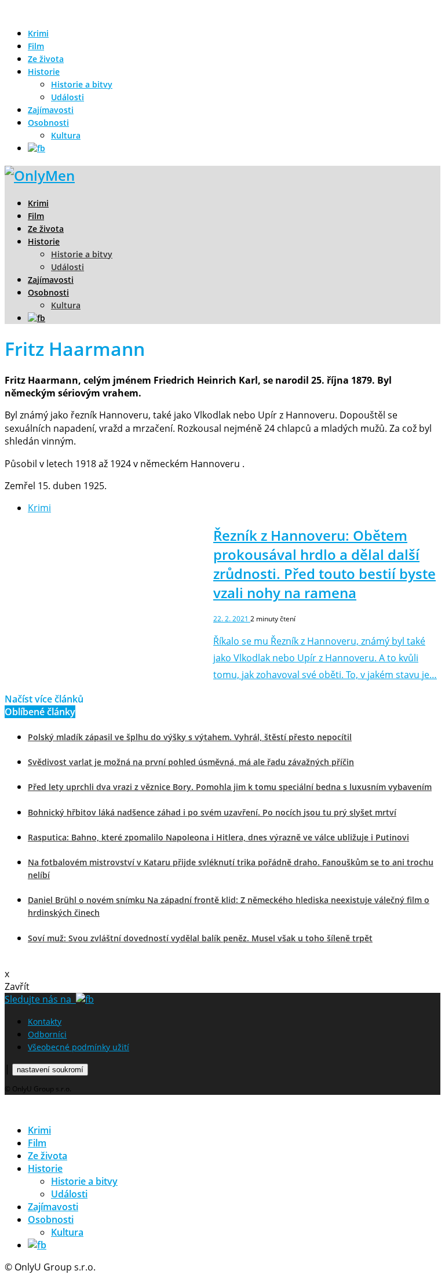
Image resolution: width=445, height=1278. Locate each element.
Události (67, 97)
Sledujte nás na (40, 999)
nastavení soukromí (50, 1069)
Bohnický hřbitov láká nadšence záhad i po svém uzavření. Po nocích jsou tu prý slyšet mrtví (212, 812)
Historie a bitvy (81, 84)
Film (36, 46)
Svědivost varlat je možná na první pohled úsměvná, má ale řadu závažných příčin (191, 761)
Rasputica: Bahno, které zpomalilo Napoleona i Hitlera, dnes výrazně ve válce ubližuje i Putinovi (218, 837)
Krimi (38, 33)
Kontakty (44, 1021)
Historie (44, 71)
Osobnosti (48, 122)
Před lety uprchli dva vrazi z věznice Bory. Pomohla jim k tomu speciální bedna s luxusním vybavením (230, 786)
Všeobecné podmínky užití (78, 1047)
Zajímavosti (51, 109)
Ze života (46, 58)
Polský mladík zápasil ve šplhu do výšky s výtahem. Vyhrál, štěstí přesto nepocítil (190, 736)
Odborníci (47, 1034)
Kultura (66, 135)
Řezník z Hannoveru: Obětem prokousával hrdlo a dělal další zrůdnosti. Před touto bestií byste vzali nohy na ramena (324, 564)
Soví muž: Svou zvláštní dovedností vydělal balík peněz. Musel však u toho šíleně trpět (200, 938)
